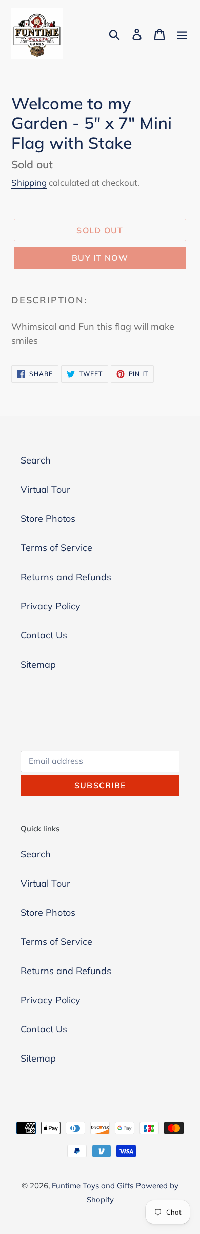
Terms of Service (56, 548)
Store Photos (48, 518)
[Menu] (182, 33)
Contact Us (44, 635)
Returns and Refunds (66, 577)
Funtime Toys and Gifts (92, 1186)
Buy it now (100, 258)
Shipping (29, 182)
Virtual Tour (45, 489)
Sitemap (38, 664)
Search (36, 460)
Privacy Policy (51, 606)
